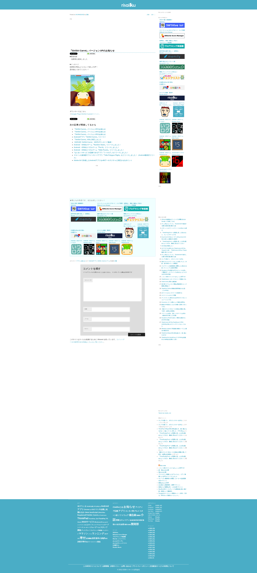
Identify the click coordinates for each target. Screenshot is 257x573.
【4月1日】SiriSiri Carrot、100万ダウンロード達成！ (93, 142)
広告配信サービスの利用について (162, 566)
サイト (86, 328)
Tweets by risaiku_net (165, 413)
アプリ (78, 261)
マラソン (83, 533)
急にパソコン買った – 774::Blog (174, 431)
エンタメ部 (129, 511)
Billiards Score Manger (120, 534)
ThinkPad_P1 (103, 518)
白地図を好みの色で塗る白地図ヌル (77, 231)
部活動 (129, 524)
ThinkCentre (103, 515)
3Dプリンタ (81, 506)
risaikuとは (118, 507)
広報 (87, 14)
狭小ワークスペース (91, 542)
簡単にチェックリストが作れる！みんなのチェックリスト (133, 215)
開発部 (135, 524)
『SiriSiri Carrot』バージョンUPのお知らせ (90, 129)
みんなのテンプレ (89, 524)
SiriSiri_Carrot (101, 261)
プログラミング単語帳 (96, 530)
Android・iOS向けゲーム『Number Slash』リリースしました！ (97, 145)
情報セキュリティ (123, 520)
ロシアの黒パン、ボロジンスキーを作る (172, 259)
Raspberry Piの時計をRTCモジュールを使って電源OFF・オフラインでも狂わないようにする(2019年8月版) (174, 272)
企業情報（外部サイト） (111, 566)
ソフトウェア (123, 515)
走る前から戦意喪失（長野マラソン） (170, 485)
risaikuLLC (158, 509)
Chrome (86, 509)
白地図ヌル (116, 545)
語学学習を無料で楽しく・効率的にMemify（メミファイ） (80, 215)
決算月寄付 (81, 542)
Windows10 (98, 522)
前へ (148, 14)
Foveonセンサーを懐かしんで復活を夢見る (173, 302)
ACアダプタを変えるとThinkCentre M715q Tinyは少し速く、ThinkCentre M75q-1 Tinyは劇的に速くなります (174, 250)
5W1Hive (115, 532)
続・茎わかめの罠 (164, 470)
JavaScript (93, 512)
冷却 (105, 533)
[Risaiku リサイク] (128, 5)
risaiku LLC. (158, 511)
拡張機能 (89, 538)
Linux (100, 512)
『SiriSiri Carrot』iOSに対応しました (87, 139)
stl (99, 515)
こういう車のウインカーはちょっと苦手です (174, 276)
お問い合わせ (126, 566)
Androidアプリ (93, 261)
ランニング (98, 533)
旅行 (106, 538)
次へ (153, 14)
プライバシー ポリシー (140, 566)
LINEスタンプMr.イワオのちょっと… (130, 225)
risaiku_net (158, 505)
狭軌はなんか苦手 (164, 483)
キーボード (87, 527)
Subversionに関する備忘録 (169, 281)
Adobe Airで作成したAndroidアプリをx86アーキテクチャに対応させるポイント (103, 160)
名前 (86, 309)
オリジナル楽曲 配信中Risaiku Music (104, 231)
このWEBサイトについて (92, 566)
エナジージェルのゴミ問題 (169, 295)
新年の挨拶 (100, 538)
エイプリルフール (99, 524)
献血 (99, 542)
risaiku (157, 513)
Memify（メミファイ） (119, 539)
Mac (103, 512)
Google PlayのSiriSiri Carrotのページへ (85, 114)
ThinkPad (82, 518)
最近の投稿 (163, 465)
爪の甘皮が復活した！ (168, 246)
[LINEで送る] (91, 54)
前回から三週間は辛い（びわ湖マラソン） (171, 487)
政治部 (132, 520)
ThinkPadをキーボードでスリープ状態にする (174, 279)
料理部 (140, 520)
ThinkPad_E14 (93, 518)
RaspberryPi (82, 515)
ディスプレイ (85, 530)
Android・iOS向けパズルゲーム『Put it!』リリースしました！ (96, 147)
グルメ (92, 527)
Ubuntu (79, 522)
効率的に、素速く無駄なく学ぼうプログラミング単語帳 (133, 204)
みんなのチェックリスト (120, 543)
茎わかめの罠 (162, 472)
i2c (90, 509)
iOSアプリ (95, 509)
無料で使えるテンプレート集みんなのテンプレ (105, 215)
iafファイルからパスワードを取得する (172, 293)
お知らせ (83, 261)
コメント (88, 280)
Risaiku (157, 517)
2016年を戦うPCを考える (94, 506)
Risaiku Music (117, 547)
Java (87, 512)
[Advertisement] (112, 34)
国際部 (138, 515)
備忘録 (132, 515)
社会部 (121, 524)
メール (86, 319)
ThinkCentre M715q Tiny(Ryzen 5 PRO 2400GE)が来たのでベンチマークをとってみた (174, 324)
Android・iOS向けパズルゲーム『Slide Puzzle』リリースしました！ (99, 150)
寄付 (83, 537)
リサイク (157, 515)
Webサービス (88, 522)
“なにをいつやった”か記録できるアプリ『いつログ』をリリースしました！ (101, 152)
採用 (94, 538)
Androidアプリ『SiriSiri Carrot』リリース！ (90, 137)
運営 (125, 524)
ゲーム (108, 261)
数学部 (136, 520)
